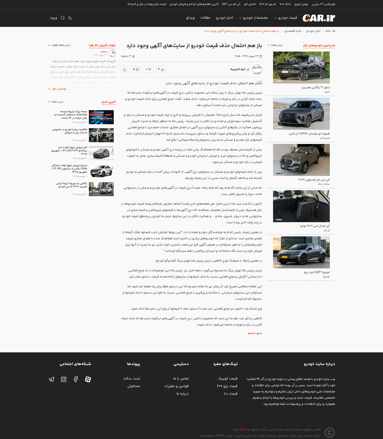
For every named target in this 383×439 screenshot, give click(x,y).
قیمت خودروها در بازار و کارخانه (146, 4)
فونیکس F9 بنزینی (323, 4)
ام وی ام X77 (267, 4)
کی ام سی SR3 (231, 4)
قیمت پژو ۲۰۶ (227, 386)
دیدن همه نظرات (61, 45)
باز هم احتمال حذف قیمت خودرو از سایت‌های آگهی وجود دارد (241, 31)
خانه (328, 31)
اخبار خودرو (224, 18)
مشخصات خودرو (255, 18)
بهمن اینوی (301, 4)
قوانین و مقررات (176, 386)
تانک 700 (285, 4)
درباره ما (182, 394)
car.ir (243, 429)
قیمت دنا (231, 394)
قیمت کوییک (228, 378)
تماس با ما (181, 378)
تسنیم (251, 333)
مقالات (205, 18)
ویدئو (190, 18)
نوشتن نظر (59, 88)
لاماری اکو (250, 4)
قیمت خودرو (287, 18)
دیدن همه (277, 45)
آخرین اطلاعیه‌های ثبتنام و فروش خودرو (194, 4)
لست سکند (131, 378)
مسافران (133, 386)
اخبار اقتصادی (292, 31)
